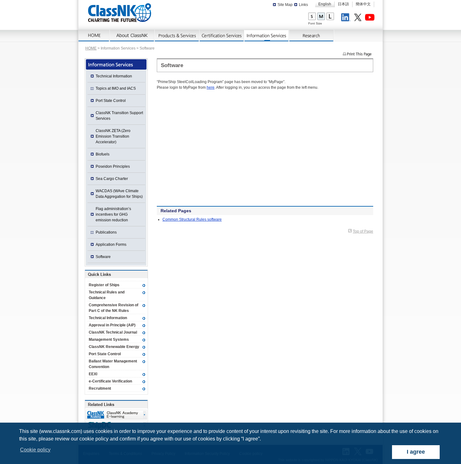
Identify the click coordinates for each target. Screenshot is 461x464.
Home (94, 36)
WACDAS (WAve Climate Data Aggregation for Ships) (119, 194)
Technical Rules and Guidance (107, 295)
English (324, 4)
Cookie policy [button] (35, 449)
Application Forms (111, 244)
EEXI (93, 374)
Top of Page (363, 231)
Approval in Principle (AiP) (112, 325)
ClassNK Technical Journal (113, 332)
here (211, 87)
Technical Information (114, 76)
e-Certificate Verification (110, 381)
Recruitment (100, 388)
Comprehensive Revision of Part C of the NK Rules (113, 308)
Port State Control (111, 100)
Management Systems (109, 339)
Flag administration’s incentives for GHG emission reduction (113, 214)
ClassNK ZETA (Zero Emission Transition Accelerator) (113, 136)
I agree (416, 452)
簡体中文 (363, 4)
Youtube (370, 18)
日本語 (343, 4)
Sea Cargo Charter (112, 179)
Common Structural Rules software (192, 219)
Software (103, 257)
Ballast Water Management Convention (113, 364)
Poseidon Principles (113, 166)
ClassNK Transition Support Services (119, 116)
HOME (91, 48)
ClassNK (119, 12)
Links (303, 5)
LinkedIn (346, 18)
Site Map (285, 5)
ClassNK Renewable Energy (114, 347)
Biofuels (102, 154)
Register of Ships (104, 285)
